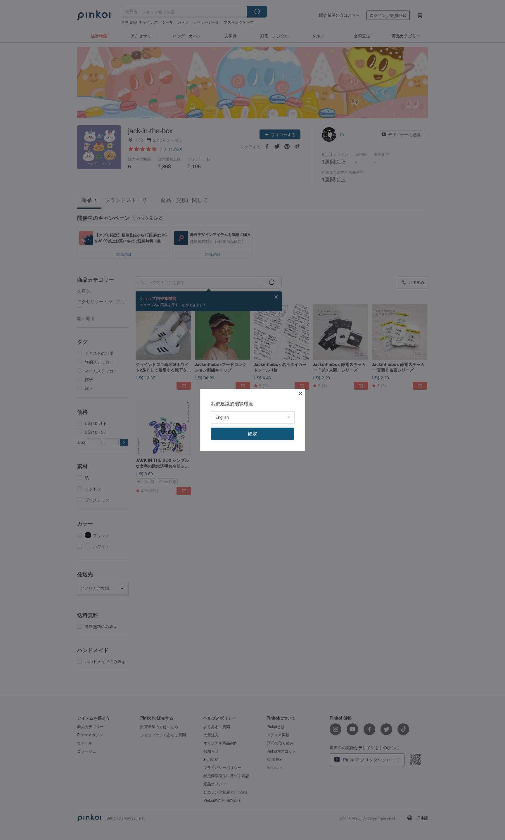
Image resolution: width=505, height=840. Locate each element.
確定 (252, 433)
